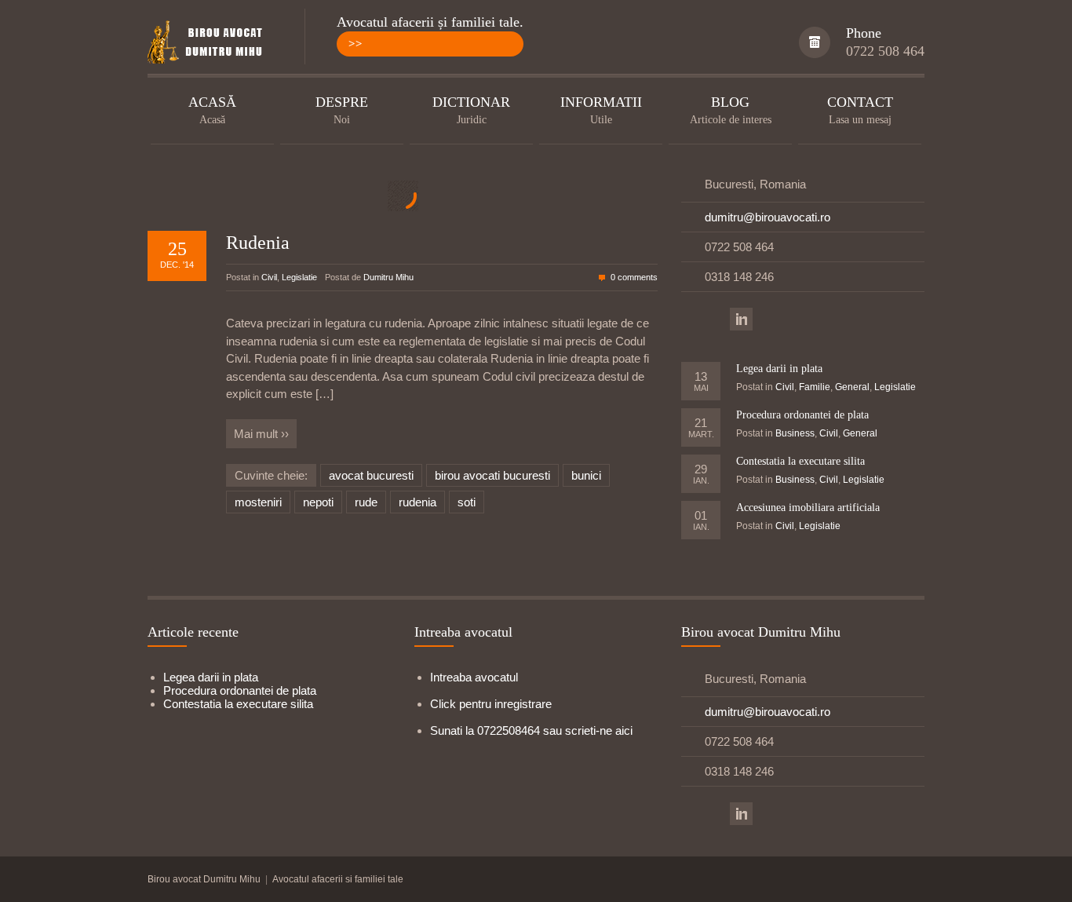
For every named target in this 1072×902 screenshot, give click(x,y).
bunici (586, 475)
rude (366, 502)
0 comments (634, 277)
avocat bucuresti (371, 475)
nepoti (318, 502)
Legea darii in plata (779, 368)
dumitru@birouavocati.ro (767, 217)
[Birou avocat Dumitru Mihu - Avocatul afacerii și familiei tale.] (210, 43)
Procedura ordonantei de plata (802, 415)
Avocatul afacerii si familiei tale (337, 879)
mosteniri (258, 502)
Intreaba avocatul (474, 677)
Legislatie (299, 277)
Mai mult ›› (261, 433)
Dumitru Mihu (388, 277)
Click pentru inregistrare (491, 703)
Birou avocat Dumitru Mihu (204, 879)
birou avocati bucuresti (492, 475)
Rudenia (258, 242)
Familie (814, 387)
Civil (269, 277)
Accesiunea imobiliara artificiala (808, 507)
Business (795, 433)
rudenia (417, 502)
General (852, 387)
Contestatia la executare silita (800, 461)
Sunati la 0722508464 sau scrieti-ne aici (531, 730)
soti (467, 502)
